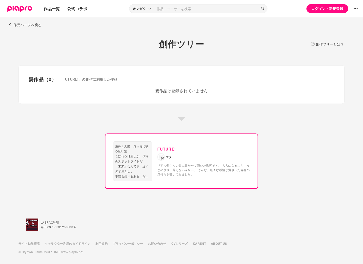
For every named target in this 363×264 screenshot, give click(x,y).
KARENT (199, 243)
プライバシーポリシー (128, 243)
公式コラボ (77, 8)
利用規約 (102, 243)
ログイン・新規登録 (327, 8)
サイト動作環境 (29, 243)
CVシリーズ (179, 243)
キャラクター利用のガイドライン (67, 243)
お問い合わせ (157, 243)
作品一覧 (52, 8)
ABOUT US (219, 243)
